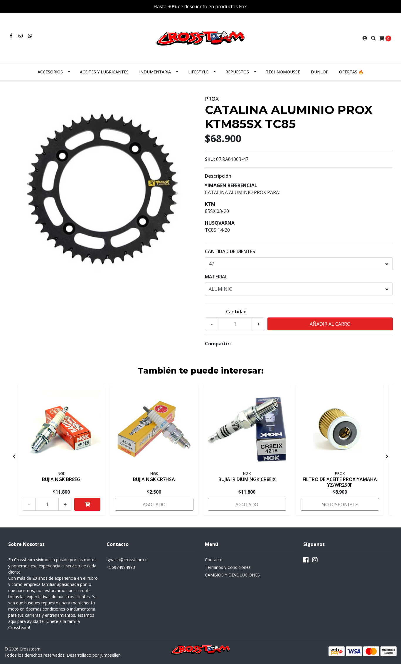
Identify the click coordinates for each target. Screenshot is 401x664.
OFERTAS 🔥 (351, 72)
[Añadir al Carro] (87, 504)
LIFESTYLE (198, 72)
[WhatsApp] (30, 36)
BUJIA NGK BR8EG (61, 479)
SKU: (210, 159)
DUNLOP (319, 72)
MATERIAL (216, 276)
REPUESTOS (237, 72)
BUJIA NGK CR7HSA (154, 479)
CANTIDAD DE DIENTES (230, 251)
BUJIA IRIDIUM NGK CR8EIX (247, 479)
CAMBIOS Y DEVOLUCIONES (232, 575)
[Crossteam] (200, 37)
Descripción (218, 176)
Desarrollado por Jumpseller (93, 655)
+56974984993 (121, 567)
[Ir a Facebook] (11, 36)
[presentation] (14, 456)
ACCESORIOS (50, 72)
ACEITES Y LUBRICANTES (104, 72)
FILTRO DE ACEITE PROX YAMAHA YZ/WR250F (340, 482)
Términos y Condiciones (228, 567)
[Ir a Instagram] (20, 36)
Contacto (214, 559)
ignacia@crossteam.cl (127, 559)
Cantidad (236, 311)
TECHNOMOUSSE (283, 72)
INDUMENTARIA (155, 72)
